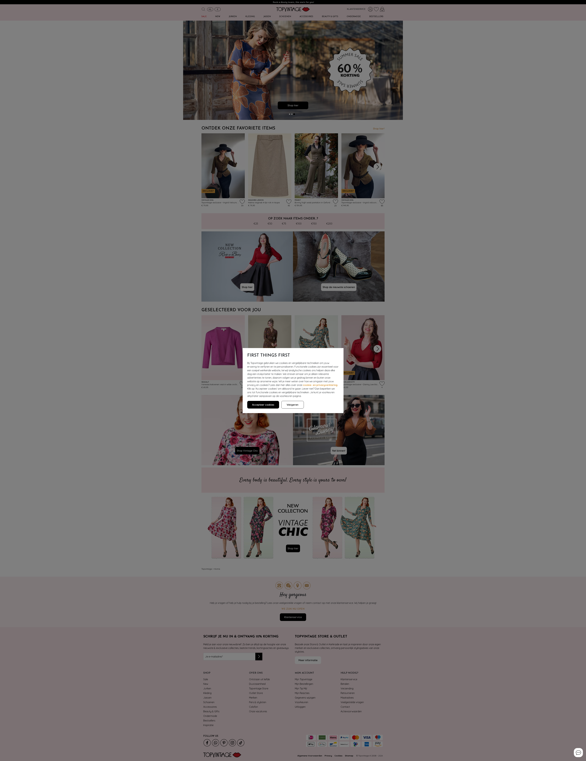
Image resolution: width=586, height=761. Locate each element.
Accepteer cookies (263, 404)
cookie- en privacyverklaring (320, 385)
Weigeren (292, 404)
